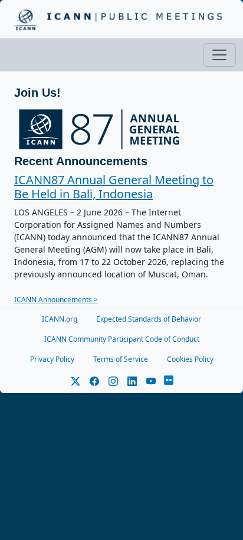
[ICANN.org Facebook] (94, 381)
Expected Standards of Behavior (148, 319)
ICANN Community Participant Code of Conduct (121, 339)
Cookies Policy (190, 359)
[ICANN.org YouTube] (151, 381)
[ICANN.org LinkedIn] (132, 381)
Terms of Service (120, 359)
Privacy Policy (52, 359)
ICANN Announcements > (56, 299)
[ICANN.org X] (75, 381)
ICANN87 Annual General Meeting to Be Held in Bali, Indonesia (114, 187)
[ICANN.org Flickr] (168, 381)
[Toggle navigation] (219, 55)
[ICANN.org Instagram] (113, 381)
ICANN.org (59, 319)
